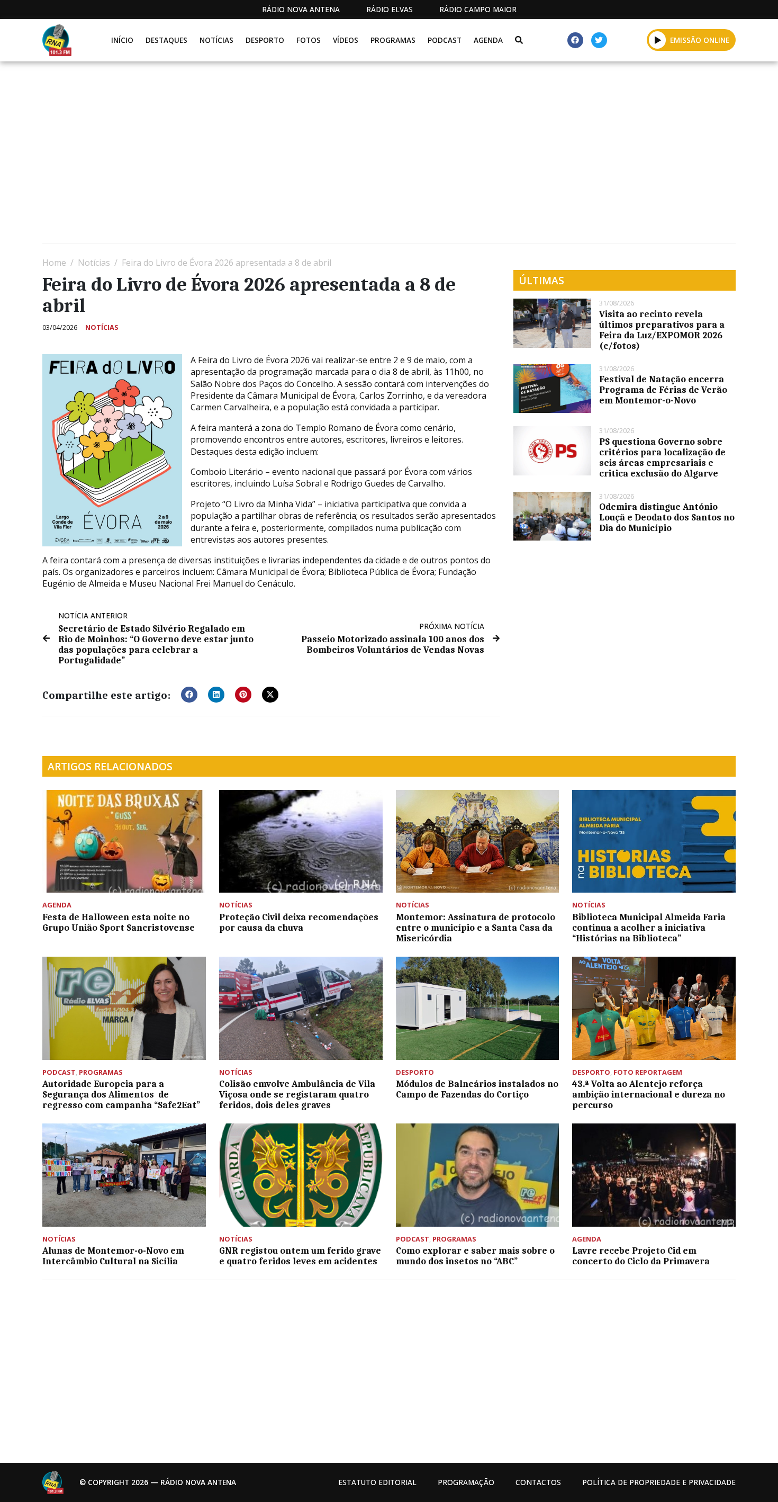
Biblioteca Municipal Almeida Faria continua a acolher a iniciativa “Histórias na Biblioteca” (649, 927)
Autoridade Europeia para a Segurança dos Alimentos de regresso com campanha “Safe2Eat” (121, 1094)
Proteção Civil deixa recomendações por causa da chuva (298, 922)
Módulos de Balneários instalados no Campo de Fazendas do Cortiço (477, 1089)
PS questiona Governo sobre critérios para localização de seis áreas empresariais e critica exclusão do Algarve (662, 457)
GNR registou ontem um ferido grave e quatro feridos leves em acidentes (300, 1255)
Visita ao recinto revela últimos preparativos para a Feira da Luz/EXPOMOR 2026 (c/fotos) (662, 330)
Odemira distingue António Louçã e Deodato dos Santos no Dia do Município (667, 517)
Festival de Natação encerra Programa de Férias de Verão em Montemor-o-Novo (663, 390)
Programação (466, 1482)
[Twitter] (599, 40)
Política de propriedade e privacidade (659, 1482)
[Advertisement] (359, 157)
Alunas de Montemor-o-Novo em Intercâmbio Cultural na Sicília (113, 1255)
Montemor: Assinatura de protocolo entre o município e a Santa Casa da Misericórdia (475, 927)
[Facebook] (575, 40)
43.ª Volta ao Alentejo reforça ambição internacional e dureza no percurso (648, 1094)
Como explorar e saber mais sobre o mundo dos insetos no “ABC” (475, 1255)
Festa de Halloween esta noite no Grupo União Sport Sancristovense (118, 922)
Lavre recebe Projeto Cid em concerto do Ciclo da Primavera (641, 1255)
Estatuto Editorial (377, 1482)
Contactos (538, 1482)
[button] (658, 39)
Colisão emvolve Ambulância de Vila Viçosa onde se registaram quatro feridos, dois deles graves (297, 1094)
